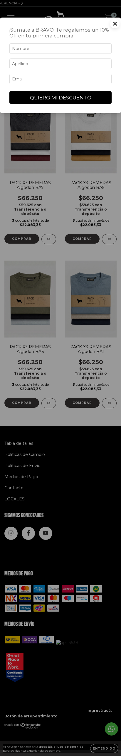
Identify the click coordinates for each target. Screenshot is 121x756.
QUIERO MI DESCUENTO (60, 98)
